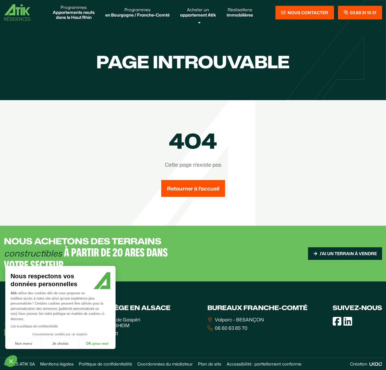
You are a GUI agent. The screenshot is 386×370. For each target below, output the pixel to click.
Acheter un (198, 12)
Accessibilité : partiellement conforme (264, 364)
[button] (11, 361)
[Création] (375, 364)
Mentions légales (57, 364)
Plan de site (209, 364)
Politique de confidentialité (105, 364)
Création (358, 364)
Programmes (74, 12)
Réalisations (240, 12)
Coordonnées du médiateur (165, 364)
